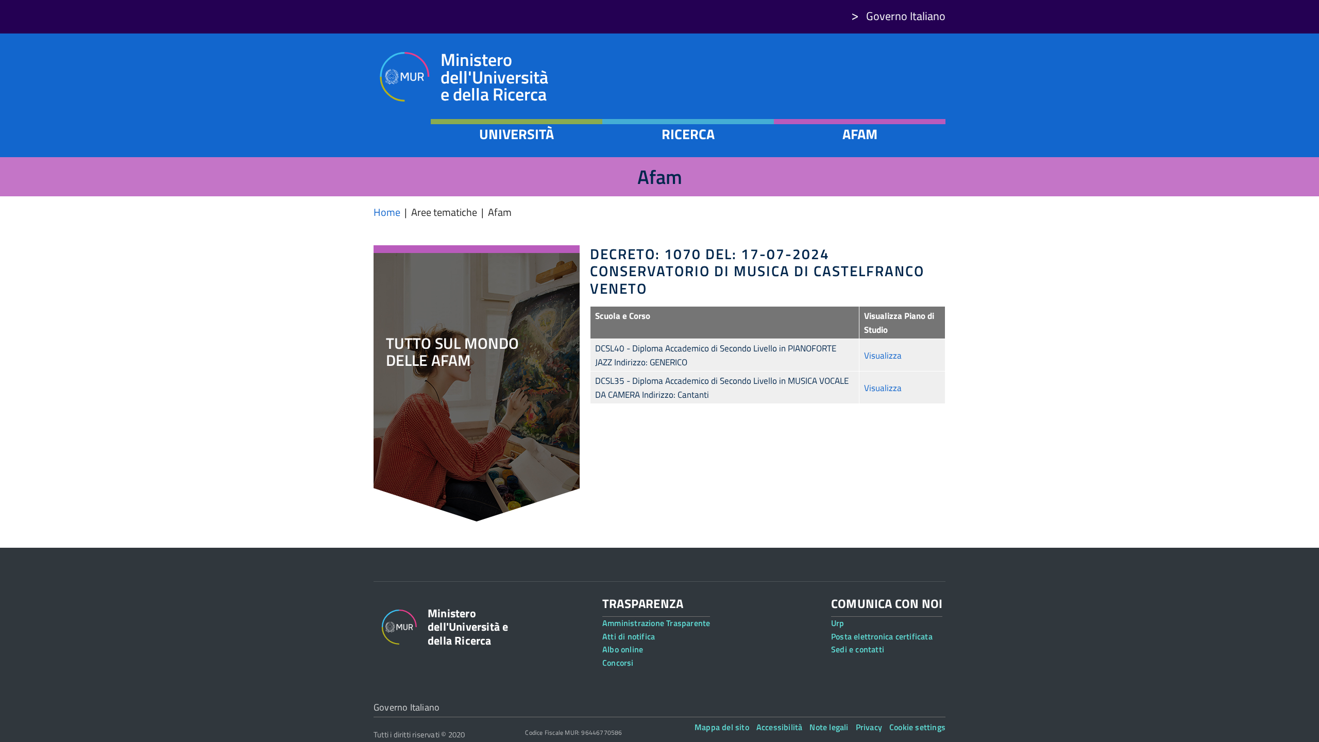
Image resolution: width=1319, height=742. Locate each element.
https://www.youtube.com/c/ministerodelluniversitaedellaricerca (906, 94)
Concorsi (618, 662)
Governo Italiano (905, 16)
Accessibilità (779, 727)
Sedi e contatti (857, 649)
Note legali (828, 727)
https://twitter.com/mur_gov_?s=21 (879, 94)
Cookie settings (917, 727)
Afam (859, 134)
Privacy (869, 727)
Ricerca (688, 134)
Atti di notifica (628, 636)
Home (387, 212)
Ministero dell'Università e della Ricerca (494, 77)
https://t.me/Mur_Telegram (933, 94)
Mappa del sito (722, 727)
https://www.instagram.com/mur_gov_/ (852, 94)
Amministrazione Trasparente (656, 623)
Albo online (622, 649)
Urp (837, 623)
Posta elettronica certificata (882, 636)
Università (516, 134)
